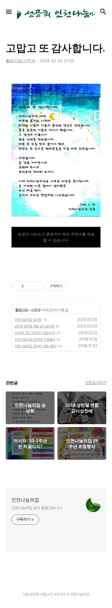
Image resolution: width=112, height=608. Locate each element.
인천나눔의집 (25, 500)
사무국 (35, 310)
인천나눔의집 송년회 (28, 320)
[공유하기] (29, 286)
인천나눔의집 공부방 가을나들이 (36, 346)
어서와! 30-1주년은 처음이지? (35, 333)
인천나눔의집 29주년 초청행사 (35, 340)
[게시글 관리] (36, 286)
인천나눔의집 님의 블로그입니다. (37, 508)
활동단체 (21, 310)
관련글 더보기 (96, 382)
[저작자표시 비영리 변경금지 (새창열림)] (75, 286)
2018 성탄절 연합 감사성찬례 (34, 326)
